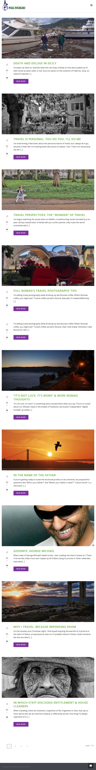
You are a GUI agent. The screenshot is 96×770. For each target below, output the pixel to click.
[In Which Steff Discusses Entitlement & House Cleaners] (48, 677)
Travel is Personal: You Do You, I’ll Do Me (47, 139)
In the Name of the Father (34, 475)
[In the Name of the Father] (48, 450)
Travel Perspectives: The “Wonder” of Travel (49, 215)
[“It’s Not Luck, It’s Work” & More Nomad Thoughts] (48, 370)
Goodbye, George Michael (34, 551)
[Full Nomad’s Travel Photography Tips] (48, 265)
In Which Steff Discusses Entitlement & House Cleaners (50, 704)
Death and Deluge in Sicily (35, 63)
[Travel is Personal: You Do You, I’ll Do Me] (48, 114)
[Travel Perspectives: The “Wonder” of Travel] (48, 189)
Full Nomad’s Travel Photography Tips (45, 291)
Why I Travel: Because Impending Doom (44, 627)
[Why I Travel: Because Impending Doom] (48, 601)
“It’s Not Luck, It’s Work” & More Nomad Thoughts (45, 397)
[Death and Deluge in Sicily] (48, 38)
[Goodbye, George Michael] (48, 525)
